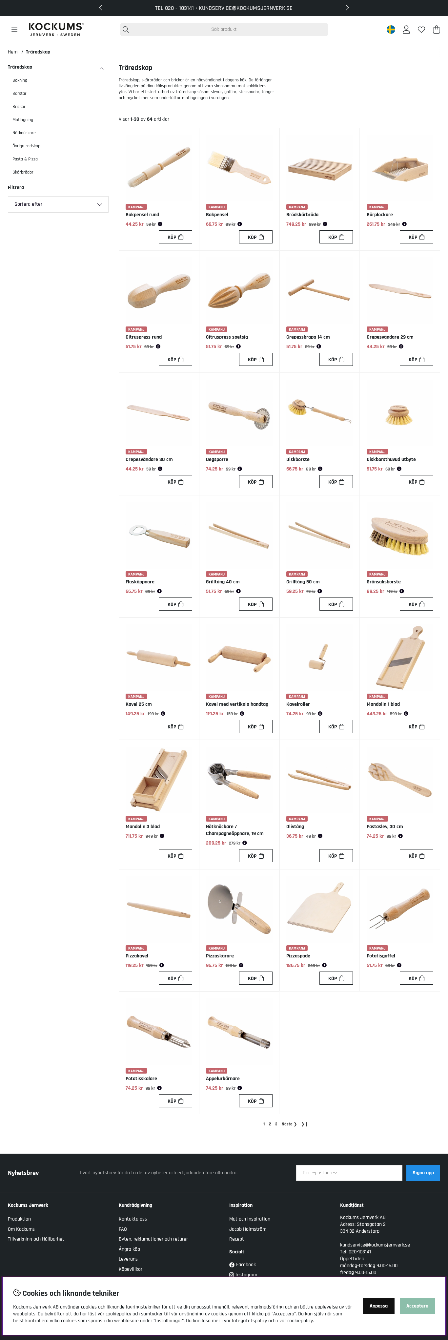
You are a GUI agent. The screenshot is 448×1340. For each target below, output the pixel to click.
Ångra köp (129, 1249)
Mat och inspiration (249, 1219)
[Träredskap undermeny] (101, 68)
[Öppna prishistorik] (160, 224)
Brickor (19, 107)
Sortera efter (28, 204)
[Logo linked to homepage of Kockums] (56, 29)
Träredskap (38, 52)
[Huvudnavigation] (14, 29)
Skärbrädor (22, 172)
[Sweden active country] (390, 29)
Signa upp (423, 1172)
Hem (12, 52)
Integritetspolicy (249, 1320)
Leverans (128, 1259)
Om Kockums (21, 1229)
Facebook (246, 1264)
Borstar (19, 93)
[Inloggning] (406, 29)
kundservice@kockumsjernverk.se (375, 1245)
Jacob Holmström (247, 1229)
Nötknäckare (24, 133)
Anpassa (379, 1306)
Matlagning (22, 120)
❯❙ (304, 1124)
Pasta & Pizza (25, 159)
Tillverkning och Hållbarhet (36, 1239)
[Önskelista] (421, 29)
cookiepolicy (300, 1320)
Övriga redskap (26, 146)
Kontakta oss (133, 1219)
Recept (236, 1239)
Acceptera (417, 1306)
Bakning (19, 80)
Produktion (19, 1219)
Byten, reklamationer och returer (153, 1239)
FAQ (123, 1229)
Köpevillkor (130, 1269)
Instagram (246, 1274)
